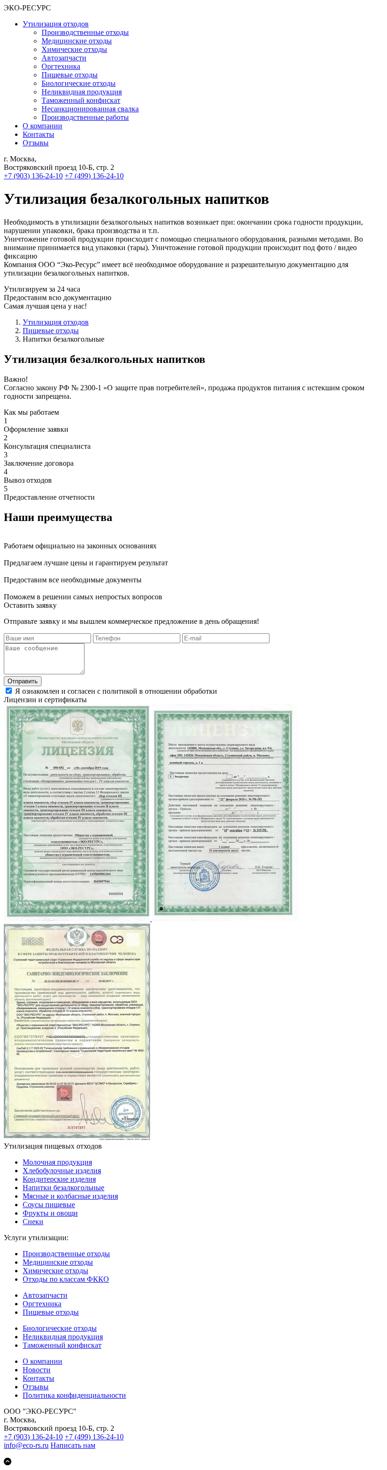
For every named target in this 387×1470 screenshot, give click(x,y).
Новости (36, 1370)
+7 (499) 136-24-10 (94, 176)
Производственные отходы (85, 32)
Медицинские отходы (77, 41)
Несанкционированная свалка (90, 109)
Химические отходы (74, 49)
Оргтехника (61, 66)
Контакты (38, 134)
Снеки (33, 1222)
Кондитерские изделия (59, 1179)
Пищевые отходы (70, 75)
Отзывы (36, 143)
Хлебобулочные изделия (62, 1171)
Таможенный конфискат (81, 100)
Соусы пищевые (49, 1205)
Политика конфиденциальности (74, 1395)
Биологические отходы (79, 83)
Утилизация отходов (56, 24)
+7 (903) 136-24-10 (33, 176)
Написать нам (72, 1445)
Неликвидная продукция (82, 92)
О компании (42, 126)
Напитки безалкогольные (63, 1188)
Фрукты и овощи (50, 1213)
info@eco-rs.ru (26, 1445)
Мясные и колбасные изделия (70, 1196)
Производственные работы (85, 117)
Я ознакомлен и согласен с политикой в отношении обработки (162, 691)
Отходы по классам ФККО (66, 1279)
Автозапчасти (64, 58)
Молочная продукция (57, 1162)
